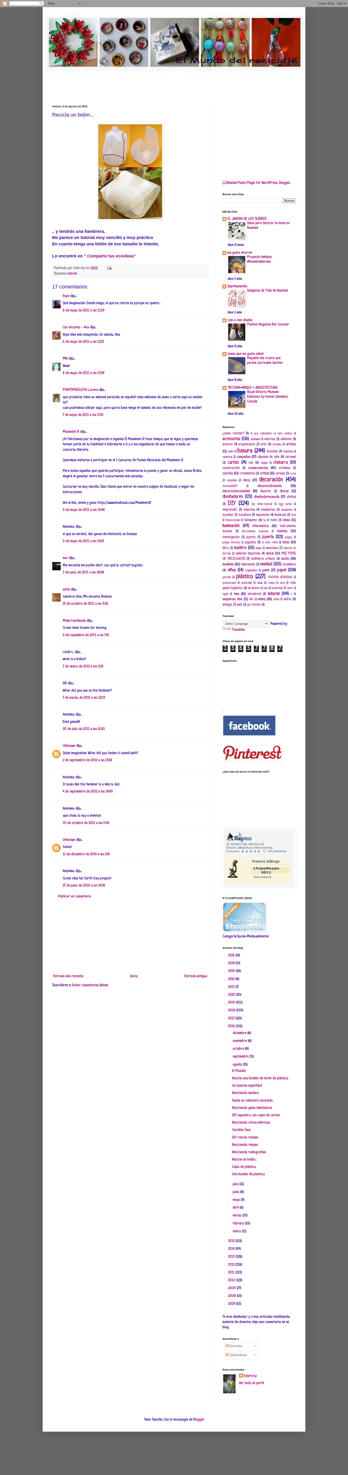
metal (270, 554)
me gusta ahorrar (240, 253)
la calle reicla (269, 542)
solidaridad (277, 588)
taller (290, 588)
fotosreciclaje (233, 520)
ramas (260, 583)
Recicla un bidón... (244, 1160)
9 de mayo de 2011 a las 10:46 (84, 510)
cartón (233, 462)
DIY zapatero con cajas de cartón (256, 1115)
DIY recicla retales (245, 1138)
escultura (245, 515)
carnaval (290, 457)
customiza (232, 480)
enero (237, 1231)
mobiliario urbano (263, 559)
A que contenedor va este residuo (271, 433)
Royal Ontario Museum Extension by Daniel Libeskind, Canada (267, 396)
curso (293, 473)
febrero (239, 1224)
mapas (259, 548)
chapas (264, 463)
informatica (261, 526)
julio (236, 1184)
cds (251, 463)
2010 (232, 1280)
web (239, 605)
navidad (266, 564)
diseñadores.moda (266, 497)
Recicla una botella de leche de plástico (260, 1078)
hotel (273, 520)
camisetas (227, 457)
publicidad (246, 583)
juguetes (250, 542)
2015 (232, 1241)
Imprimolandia (237, 286)
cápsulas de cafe (269, 457)
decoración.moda (270, 486)
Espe (66, 296)
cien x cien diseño (240, 320)
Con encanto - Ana (76, 327)
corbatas (284, 468)
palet (266, 570)
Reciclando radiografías (249, 1152)
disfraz (291, 497)
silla (266, 588)
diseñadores (233, 496)
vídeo (276, 599)
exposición (262, 515)
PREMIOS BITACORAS (280, 577)
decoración (271, 480)
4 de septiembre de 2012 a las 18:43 (88, 792)
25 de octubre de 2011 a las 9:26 (85, 604)
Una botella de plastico (248, 1174)
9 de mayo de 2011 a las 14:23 (83, 541)
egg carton (285, 504)
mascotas (272, 548)
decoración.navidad (236, 491)
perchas (227, 577)
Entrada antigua (195, 976)
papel (281, 570)
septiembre (241, 1057)
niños (232, 570)
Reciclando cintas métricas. (251, 1123)
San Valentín (254, 588)
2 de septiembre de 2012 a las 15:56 (87, 760)
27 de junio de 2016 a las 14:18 (84, 886)
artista (291, 444)
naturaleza (248, 564)
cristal (264, 474)
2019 (232, 1003)
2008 (232, 1296)
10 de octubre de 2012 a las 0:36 (86, 823)
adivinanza (255, 439)
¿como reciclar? (233, 433)
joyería (268, 537)
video (262, 599)
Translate (238, 630)
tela (236, 594)
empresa (249, 510)
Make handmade (74, 621)
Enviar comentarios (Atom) (90, 985)
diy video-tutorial (262, 504)
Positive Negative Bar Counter (268, 324)
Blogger (198, 1420)
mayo (237, 1200)
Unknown (69, 746)
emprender (230, 510)
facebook (280, 515)
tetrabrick (254, 594)
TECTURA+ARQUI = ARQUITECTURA (252, 388)
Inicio (134, 976)
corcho (228, 474)
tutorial (72, 273)
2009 (232, 1288)
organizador (251, 570)
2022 (232, 979)
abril (236, 1208)
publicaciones (229, 583)
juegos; (288, 537)
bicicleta (272, 451)
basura (244, 451)
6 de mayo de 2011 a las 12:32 (83, 342)
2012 (232, 1265)
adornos (269, 439)
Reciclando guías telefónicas (252, 1108)
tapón (225, 594)
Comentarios (237, 1355)
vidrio (287, 599)
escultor (228, 515)
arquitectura (247, 444)
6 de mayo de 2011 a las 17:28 (83, 373)
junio (236, 1192)
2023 (232, 971)
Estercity (250, 1376)
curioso (280, 473)
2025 (232, 955)
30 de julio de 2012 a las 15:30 (84, 729)
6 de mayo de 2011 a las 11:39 (83, 311)
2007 (232, 1304)
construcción (231, 468)
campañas (243, 457)
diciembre (240, 1033)
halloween (250, 520)
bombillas (288, 451)
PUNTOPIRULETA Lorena (80, 390)
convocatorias (258, 468)
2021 (232, 987)
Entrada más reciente (68, 976)
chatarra (280, 462)
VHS (251, 599)
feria (293, 515)
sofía (66, 590)
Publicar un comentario (74, 897)
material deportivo (248, 553)
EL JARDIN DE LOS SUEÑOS (247, 219)
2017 (232, 1018)
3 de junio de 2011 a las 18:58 (83, 573)
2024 (232, 963)
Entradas (235, 1346)
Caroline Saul (241, 1130)
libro (226, 548)
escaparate (287, 510)
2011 (232, 1273)
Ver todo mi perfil (251, 1383)
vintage (227, 605)
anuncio (228, 444)
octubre (239, 1049)
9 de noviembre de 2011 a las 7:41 (86, 635)
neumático (289, 564)
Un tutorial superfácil (247, 1086)
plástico (244, 576)
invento (282, 531)
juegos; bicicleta (231, 542)
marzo (237, 1216)
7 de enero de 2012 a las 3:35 (83, 667)
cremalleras (247, 473)
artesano (277, 444)
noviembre (240, 1041)
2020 (232, 995)
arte (263, 444)
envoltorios (268, 510)
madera (240, 547)
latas (286, 542)
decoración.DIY (230, 486)
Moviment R (71, 432)
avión (230, 451)
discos (284, 491)
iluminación (231, 525)
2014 (232, 1249)
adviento (286, 439)
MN (65, 359)
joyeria (250, 537)
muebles (228, 564)
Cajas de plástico (244, 1167)
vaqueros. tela (232, 599)
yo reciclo (253, 605)
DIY (232, 503)
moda (285, 559)
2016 (232, 1026)
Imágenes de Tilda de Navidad (267, 290)
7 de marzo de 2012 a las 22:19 (84, 698)
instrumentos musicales (255, 531)
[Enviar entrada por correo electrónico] (109, 268)
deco (246, 480)
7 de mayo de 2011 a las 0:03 (83, 415)
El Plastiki (239, 1071)
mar (65, 558)
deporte (265, 491)
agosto (238, 1065)
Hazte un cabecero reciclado (252, 1101)
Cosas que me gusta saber (246, 354)
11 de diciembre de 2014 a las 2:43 (86, 854)
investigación (231, 537)
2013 (232, 1257)
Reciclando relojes (245, 1145)
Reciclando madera (245, 1093)
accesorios (231, 438)
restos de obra (276, 583)
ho (264, 520)
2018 (232, 1010)
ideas (286, 520)
